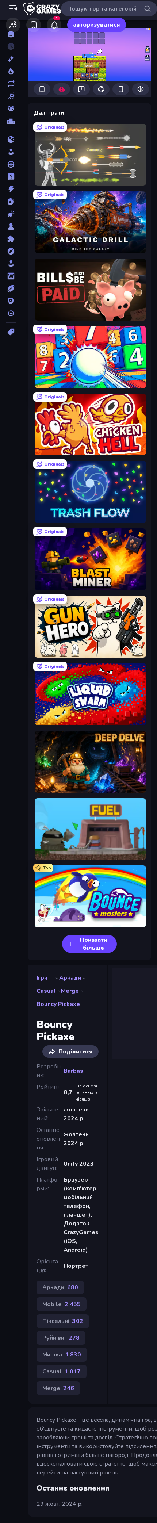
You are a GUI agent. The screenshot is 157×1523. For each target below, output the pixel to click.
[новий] (11, 59)
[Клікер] (11, 214)
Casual (46, 991)
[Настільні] (11, 226)
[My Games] (33, 25)
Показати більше (93, 944)
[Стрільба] (11, 313)
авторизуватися (96, 25)
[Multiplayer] (11, 108)
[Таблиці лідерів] (11, 121)
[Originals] (11, 96)
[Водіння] (11, 164)
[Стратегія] (11, 301)
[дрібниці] (11, 177)
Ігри (42, 978)
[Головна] (11, 34)
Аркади (70, 978)
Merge (70, 991)
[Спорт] (11, 288)
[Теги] (11, 332)
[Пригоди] (11, 251)
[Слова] (11, 276)
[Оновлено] (11, 83)
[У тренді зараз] (11, 71)
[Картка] (11, 201)
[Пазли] (11, 239)
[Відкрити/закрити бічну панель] (13, 9)
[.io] (11, 139)
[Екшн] (11, 189)
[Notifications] (54, 25)
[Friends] (13, 25)
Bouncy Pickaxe (58, 1004)
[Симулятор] (11, 263)
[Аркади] (11, 152)
